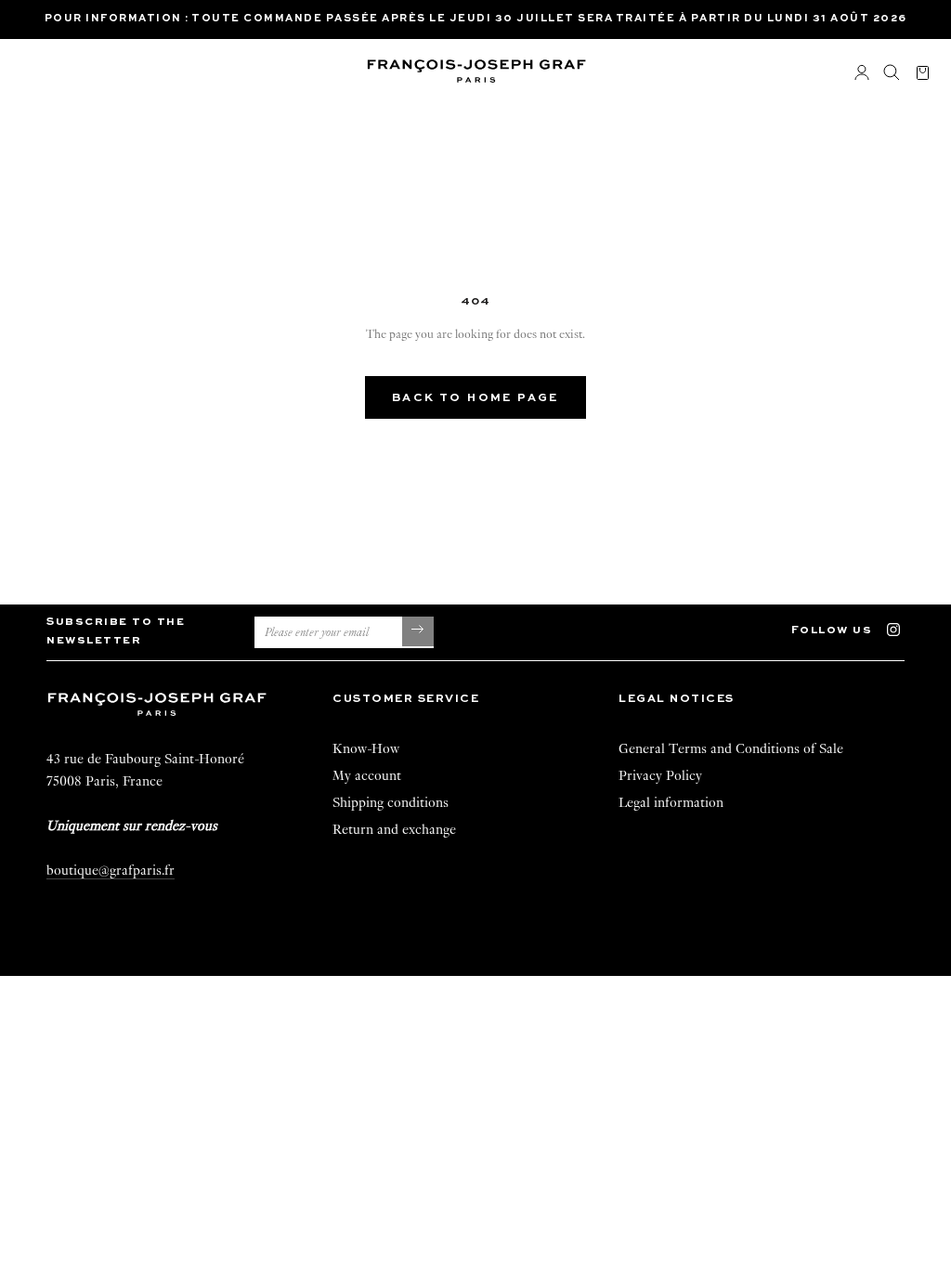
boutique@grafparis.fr (110, 870)
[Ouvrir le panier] (923, 74)
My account (366, 775)
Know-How (365, 748)
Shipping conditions (390, 802)
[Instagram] (902, 628)
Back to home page (475, 398)
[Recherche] (891, 73)
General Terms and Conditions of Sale (731, 748)
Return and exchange (394, 829)
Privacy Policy (660, 775)
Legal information (671, 802)
